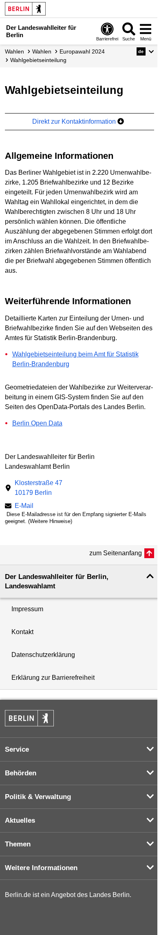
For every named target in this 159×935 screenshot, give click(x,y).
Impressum (27, 609)
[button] (145, 51)
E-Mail (24, 506)
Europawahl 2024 (82, 51)
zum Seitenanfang (115, 553)
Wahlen (14, 51)
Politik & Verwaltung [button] (38, 797)
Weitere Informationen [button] (41, 868)
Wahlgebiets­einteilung (38, 60)
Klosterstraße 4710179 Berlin (38, 487)
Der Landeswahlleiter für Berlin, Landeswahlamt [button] (56, 581)
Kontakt (22, 631)
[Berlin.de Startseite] (25, 9)
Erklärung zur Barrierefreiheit (53, 677)
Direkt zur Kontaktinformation (74, 121)
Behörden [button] (20, 773)
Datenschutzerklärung (43, 654)
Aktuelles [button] (20, 820)
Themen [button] (18, 844)
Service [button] (17, 749)
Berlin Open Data (37, 423)
